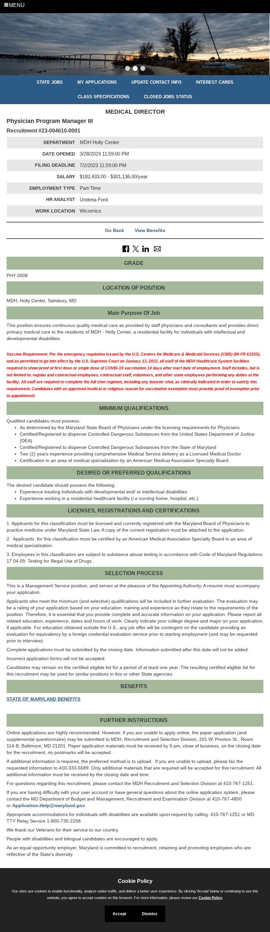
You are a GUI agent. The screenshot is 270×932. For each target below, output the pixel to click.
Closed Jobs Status (168, 96)
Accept (119, 914)
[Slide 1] (127, 69)
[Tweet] (135, 248)
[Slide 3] (143, 69)
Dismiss (149, 914)
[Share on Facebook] (126, 248)
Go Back (114, 230)
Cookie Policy (210, 898)
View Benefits (150, 230)
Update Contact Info (156, 82)
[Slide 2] (135, 69)
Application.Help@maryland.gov (48, 805)
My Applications (97, 82)
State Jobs (50, 82)
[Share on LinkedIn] (145, 248)
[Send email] (157, 248)
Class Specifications (103, 96)
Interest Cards (214, 82)
